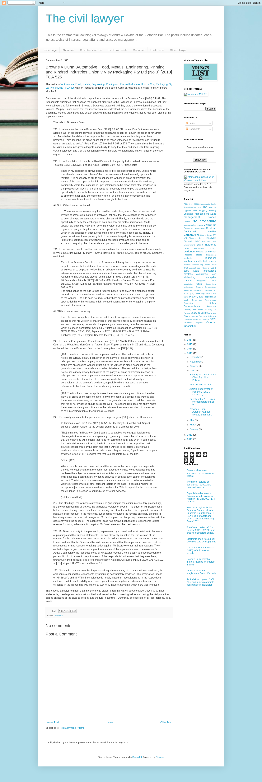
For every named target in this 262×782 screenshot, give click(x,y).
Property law (196, 296)
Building (212, 210)
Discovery (211, 238)
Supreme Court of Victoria (196, 319)
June (193, 370)
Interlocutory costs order (204, 265)
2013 (190, 353)
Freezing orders (193, 255)
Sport (203, 313)
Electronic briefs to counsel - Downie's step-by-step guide (201, 540)
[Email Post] (53, 611)
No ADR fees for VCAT (201, 384)
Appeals (187, 210)
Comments (194, 129)
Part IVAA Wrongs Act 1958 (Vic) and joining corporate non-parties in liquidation (200, 582)
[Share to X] (67, 611)
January (194, 429)
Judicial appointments (199, 268)
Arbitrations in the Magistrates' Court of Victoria (201, 572)
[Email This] (60, 611)
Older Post (165, 722)
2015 (190, 344)
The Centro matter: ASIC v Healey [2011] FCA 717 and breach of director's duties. (201, 530)
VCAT (213, 319)
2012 (190, 434)
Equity (200, 244)
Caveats (212, 217)
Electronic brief (191, 241)
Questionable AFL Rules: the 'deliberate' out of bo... (202, 402)
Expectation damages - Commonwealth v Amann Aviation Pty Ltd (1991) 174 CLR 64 (201, 497)
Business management (196, 214)
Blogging (203, 210)
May (192, 420)
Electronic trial (209, 241)
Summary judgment (207, 316)
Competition (210, 224)
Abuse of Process (192, 204)
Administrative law (192, 207)
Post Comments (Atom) (72, 728)
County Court (206, 235)
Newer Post (53, 722)
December (195, 357)
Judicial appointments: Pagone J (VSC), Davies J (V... (201, 392)
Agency (212, 207)
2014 (190, 348)
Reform (212, 303)
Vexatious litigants (193, 323)
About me (68, 50)
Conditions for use (91, 50)
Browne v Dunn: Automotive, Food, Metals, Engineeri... (200, 412)
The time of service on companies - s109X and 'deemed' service (199, 484)
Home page (50, 50)
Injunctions (210, 258)
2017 (190, 340)
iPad (186, 268)
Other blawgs (178, 50)
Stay (186, 316)
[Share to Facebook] (71, 611)
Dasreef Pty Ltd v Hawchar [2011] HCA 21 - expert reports (200, 550)
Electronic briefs (117, 50)
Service (196, 312)
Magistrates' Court (205, 274)
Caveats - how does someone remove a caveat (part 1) (200, 473)
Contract (211, 228)
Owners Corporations (206, 287)
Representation (192, 306)
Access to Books (208, 204)
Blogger (160, 757)
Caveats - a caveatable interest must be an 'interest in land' (201, 562)
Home (109, 722)
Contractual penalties (200, 231)
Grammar (139, 50)
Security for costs (193, 310)
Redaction (188, 303)
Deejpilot (137, 757)
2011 (190, 439)
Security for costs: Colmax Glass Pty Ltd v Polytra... (202, 377)
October (194, 366)
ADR (205, 207)
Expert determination (194, 248)
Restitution (211, 306)
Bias (195, 210)
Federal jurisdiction (206, 251)
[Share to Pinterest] (75, 611)
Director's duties (196, 238)
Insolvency (189, 261)
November (195, 361)
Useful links (157, 50)
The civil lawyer (85, 18)
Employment (189, 245)
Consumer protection (194, 228)
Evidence (58, 615)
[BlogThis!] (64, 611)
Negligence (202, 280)
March (193, 424)
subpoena (193, 316)
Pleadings (200, 293)
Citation (187, 222)
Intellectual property (206, 261)
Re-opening (197, 300)
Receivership (210, 300)
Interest (187, 265)
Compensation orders (193, 225)
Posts (191, 123)
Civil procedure (204, 221)
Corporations (191, 234)
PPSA (209, 294)
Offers (199, 284)
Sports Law (211, 313)
